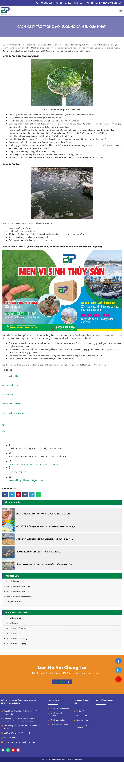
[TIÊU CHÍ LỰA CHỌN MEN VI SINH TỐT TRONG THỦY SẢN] (8, 552)
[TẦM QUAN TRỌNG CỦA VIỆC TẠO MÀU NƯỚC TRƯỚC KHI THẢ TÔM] (8, 564)
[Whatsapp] (8, 750)
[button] (121, 11)
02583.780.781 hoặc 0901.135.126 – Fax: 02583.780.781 (36, 464)
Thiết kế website (67, 759)
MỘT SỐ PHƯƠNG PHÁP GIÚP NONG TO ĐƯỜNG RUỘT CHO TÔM (43, 513)
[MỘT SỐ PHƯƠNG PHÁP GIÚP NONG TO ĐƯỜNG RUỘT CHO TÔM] (8, 514)
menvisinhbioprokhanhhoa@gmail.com (26, 480)
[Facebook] (3, 750)
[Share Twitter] (3, 425)
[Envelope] (18, 750)
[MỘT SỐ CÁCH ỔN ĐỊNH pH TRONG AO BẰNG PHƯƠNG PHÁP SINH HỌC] (8, 526)
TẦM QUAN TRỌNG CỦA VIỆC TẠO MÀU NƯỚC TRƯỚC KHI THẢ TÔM (44, 564)
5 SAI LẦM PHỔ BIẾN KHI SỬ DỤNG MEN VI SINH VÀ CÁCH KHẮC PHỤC (44, 539)
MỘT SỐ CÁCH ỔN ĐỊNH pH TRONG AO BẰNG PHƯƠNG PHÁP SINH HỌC (45, 526)
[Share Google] (3, 431)
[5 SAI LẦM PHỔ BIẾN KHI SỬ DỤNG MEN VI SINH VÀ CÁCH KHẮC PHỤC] (8, 539)
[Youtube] (13, 750)
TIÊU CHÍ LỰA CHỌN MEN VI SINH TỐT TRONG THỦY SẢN (39, 551)
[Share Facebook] (3, 418)
